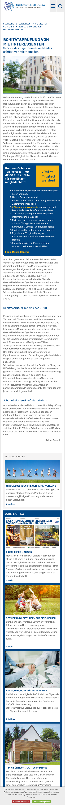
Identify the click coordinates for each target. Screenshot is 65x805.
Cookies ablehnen (21, 802)
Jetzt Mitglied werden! (48, 176)
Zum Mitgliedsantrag (18, 252)
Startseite (8, 24)
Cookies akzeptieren (41, 802)
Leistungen (25, 24)
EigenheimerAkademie (26, 207)
